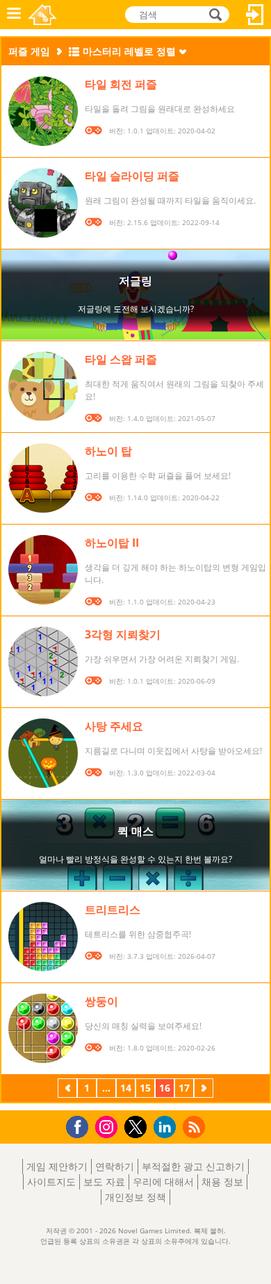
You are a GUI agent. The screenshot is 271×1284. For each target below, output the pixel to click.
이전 (67, 1089)
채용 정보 (222, 1181)
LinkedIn (167, 1127)
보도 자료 (104, 1181)
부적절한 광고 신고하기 (193, 1166)
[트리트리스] (43, 936)
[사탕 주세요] (43, 753)
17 (184, 1087)
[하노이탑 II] (43, 569)
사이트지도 (51, 1181)
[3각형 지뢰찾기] (43, 661)
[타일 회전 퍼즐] (43, 111)
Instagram (108, 1126)
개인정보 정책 (135, 1196)
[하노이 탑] (43, 478)
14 (125, 1087)
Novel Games (42, 14)
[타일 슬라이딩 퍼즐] (43, 203)
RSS (195, 1127)
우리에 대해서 (163, 1181)
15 (145, 1087)
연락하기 (114, 1166)
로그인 (255, 14)
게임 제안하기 (57, 1166)
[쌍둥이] (43, 1028)
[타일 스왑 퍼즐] (43, 386)
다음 (203, 1089)
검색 (213, 15)
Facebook (81, 1125)
